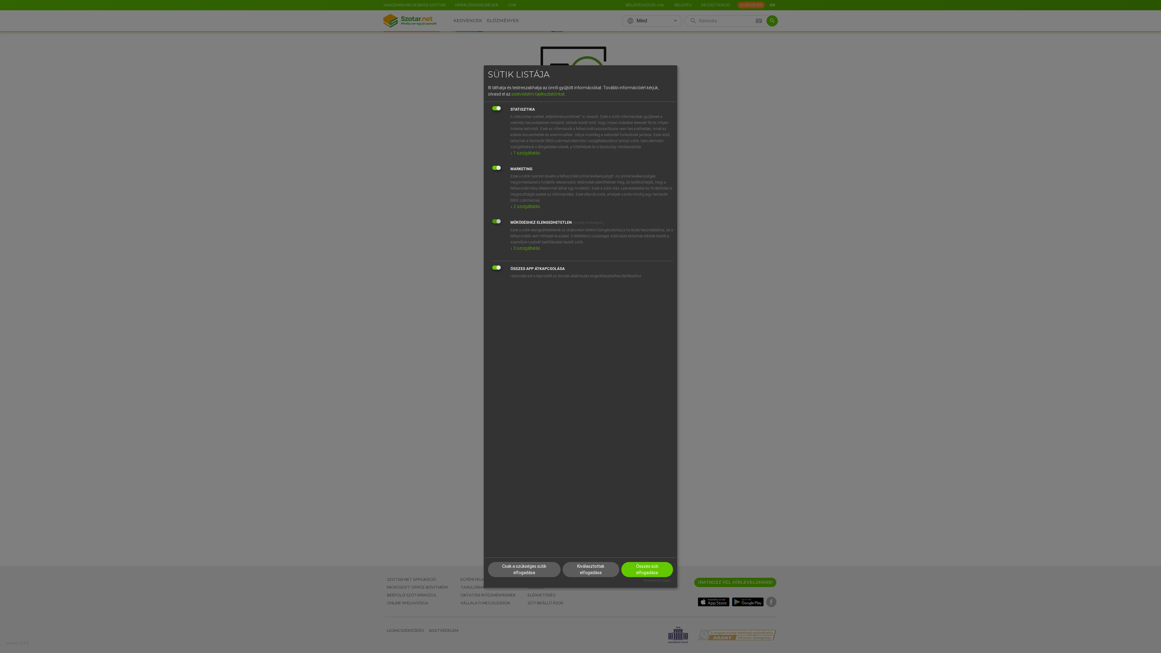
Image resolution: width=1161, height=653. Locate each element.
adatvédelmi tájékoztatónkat (537, 94)
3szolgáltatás (525, 248)
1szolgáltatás (525, 153)
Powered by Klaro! (657, 581)
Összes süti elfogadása (647, 569)
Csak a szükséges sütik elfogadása (524, 569)
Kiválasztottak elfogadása (590, 569)
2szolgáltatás (525, 206)
